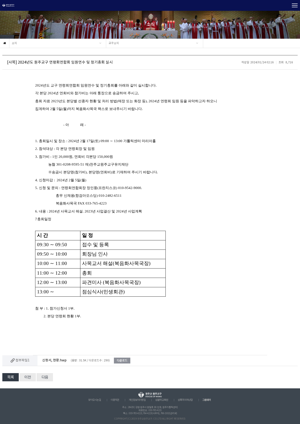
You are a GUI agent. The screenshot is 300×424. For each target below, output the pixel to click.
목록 (10, 377)
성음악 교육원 (161, 400)
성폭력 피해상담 (185, 400)
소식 (14, 43)
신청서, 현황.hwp (54, 360)
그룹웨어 (206, 399)
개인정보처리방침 (137, 400)
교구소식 (114, 43)
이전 (27, 377)
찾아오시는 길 (94, 400)
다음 (44, 377)
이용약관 (115, 400)
